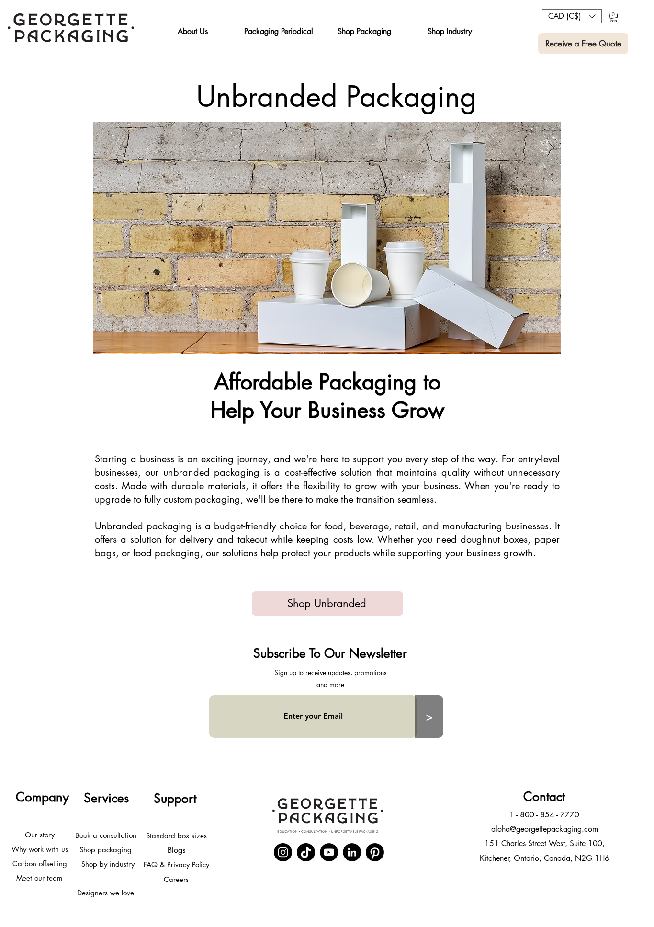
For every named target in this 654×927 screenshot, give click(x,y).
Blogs (176, 850)
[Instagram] (283, 852)
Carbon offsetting (39, 863)
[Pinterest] (375, 852)
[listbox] (572, 16)
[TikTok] (306, 852)
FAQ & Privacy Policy (176, 864)
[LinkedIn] (352, 852)
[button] (192, 31)
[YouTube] (329, 852)
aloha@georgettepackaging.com (544, 829)
